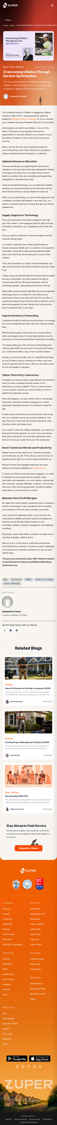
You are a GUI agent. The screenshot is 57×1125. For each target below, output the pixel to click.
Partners (6, 929)
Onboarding (35, 969)
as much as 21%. (39, 468)
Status (32, 999)
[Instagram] (22, 1066)
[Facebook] (17, 1066)
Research (7, 1039)
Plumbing (7, 984)
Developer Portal (37, 994)
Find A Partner (9, 934)
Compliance (47, 1119)
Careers (6, 914)
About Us (7, 909)
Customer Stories (10, 1023)
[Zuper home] (11, 5)
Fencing (6, 959)
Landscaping (8, 974)
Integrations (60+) (38, 914)
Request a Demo (28, 848)
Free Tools (7, 1034)
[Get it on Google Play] (16, 1058)
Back (8, 20)
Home (5, 25)
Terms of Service (20, 1119)
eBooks (6, 1029)
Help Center (35, 964)
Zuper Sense (35, 944)
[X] (40, 1066)
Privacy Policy (34, 1119)
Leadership (7, 924)
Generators (7, 964)
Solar (5, 994)
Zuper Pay (34, 939)
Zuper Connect (36, 924)
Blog (12, 25)
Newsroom (7, 939)
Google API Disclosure (28, 1122)
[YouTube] (28, 1066)
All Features (35, 909)
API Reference (36, 983)
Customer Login (37, 959)
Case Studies (8, 1018)
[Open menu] (52, 5)
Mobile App (35, 919)
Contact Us (7, 919)
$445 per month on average (23, 119)
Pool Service (8, 979)
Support (8, 1119)
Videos (6, 1044)
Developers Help (37, 989)
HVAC (5, 969)
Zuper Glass (35, 934)
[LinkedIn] (34, 1066)
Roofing (6, 989)
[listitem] (4, 630)
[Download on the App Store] (40, 1058)
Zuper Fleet (35, 929)
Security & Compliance (12, 944)
